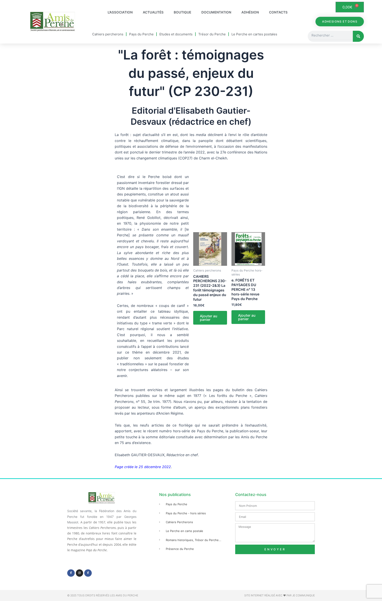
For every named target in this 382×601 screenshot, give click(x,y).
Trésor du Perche (212, 34)
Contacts (278, 12)
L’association (120, 12)
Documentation (216, 12)
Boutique (182, 12)
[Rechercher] (358, 36)
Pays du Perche (141, 34)
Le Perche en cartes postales (254, 34)
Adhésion (250, 12)
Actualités (153, 12)
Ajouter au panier (208, 318)
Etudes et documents (176, 34)
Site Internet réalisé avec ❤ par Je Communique (279, 595)
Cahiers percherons (107, 34)
